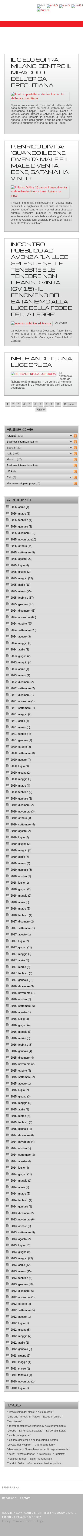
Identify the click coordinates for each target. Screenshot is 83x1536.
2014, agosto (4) (21, 1161)
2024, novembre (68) (23, 617)
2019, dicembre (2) (22, 805)
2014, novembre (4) (22, 1141)
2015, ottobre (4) (21, 1070)
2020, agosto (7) (21, 759)
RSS (75, 436)
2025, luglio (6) (20, 565)
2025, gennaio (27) (22, 604)
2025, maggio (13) (22, 578)
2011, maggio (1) (21, 1362)
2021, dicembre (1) (22, 695)
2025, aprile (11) (20, 584)
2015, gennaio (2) (21, 1128)
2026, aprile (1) (20, 507)
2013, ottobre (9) (21, 1226)
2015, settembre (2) (23, 1077)
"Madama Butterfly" (45, 1444)
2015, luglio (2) (20, 1090)
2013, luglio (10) (20, 1245)
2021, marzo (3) (20, 727)
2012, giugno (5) (20, 1329)
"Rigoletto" (59, 1454)
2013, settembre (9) (23, 1232)
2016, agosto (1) (21, 1012)
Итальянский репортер (23, 483)
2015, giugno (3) (20, 1096)
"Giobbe (11, 1430)
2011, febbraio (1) (21, 1375)
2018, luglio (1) (20, 882)
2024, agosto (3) (21, 636)
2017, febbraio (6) (21, 973)
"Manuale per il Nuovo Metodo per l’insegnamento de (38, 1449)
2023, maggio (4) (21, 662)
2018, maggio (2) (21, 895)
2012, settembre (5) (23, 1310)
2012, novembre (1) (22, 1297)
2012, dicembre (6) (22, 1290)
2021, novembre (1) (22, 701)
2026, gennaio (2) (21, 526)
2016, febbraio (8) (21, 1044)
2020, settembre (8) (23, 753)
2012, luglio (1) (20, 1323)
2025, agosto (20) (21, 558)
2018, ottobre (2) (21, 876)
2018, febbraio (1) (21, 915)
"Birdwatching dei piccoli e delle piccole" (30, 1412)
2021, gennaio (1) (21, 740)
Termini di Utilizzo (23, 1521)
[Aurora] (43, 10)
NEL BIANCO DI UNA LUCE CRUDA (41, 361)
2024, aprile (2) (20, 649)
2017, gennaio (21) (22, 980)
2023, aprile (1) (20, 669)
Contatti (25, 1498)
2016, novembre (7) (22, 992)
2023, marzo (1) (20, 675)
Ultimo (41, 409)
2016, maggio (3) (21, 1031)
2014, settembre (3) (23, 1154)
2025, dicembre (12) (23, 533)
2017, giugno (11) (21, 947)
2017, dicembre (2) (22, 921)
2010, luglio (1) (20, 1388)
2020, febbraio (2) (21, 792)
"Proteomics (44, 1454)
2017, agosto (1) (21, 934)
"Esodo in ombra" (52, 1416)
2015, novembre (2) (22, 1064)
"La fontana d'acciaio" (30, 1430)
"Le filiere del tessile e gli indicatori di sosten (32, 1440)
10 (58, 404)
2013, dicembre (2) (22, 1213)
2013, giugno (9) (20, 1252)
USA (11, 471)
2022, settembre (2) (23, 688)
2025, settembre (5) (23, 552)
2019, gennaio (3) (21, 869)
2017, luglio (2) (20, 941)
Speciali (14, 447)
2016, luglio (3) (20, 1018)
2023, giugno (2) (20, 656)
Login (40, 1521)
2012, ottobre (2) (21, 1303)
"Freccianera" (14, 1421)
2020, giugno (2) (20, 772)
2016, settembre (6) (23, 1005)
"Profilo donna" (26, 1454)
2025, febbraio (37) (22, 597)
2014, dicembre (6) (22, 1135)
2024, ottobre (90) (21, 623)
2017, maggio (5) (21, 954)
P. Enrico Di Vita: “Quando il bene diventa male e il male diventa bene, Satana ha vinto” (40, 162)
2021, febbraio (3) (21, 733)
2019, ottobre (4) (21, 817)
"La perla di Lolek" (55, 1430)
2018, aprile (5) (20, 902)
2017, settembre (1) (23, 928)
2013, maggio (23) (22, 1258)
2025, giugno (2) (20, 571)
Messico (14, 459)
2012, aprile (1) (20, 1342)
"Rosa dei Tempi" (17, 1458)
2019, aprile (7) (20, 856)
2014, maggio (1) (21, 1180)
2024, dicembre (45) (23, 610)
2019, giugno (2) (20, 843)
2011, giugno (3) (20, 1355)
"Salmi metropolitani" (41, 1458)
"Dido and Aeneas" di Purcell (23, 1416)
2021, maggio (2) (21, 714)
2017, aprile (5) (20, 960)
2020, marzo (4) (20, 785)
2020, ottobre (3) (21, 746)
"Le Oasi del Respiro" (19, 1444)
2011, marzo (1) (20, 1368)
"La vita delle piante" (18, 1435)
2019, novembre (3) (22, 811)
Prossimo (69, 404)
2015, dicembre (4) (22, 1057)
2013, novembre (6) (22, 1219)
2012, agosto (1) (21, 1316)
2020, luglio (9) (20, 766)
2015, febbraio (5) (21, 1122)
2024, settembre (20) (23, 630)
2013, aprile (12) (20, 1265)
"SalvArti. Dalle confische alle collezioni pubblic (34, 1463)
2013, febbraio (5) (21, 1277)
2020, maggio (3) (21, 779)
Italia (13, 453)
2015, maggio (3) (21, 1102)
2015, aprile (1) (20, 1109)
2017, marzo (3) (20, 967)
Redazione (9, 1498)
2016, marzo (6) (20, 1038)
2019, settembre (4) (23, 824)
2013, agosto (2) (21, 1239)
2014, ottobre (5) (21, 1148)
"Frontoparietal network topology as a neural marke (36, 1426)
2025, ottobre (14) (21, 545)
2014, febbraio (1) (21, 1200)
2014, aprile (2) (20, 1187)
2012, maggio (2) (21, 1336)
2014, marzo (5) (20, 1193)
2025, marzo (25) (21, 591)
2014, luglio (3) (20, 1167)
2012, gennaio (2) (21, 1349)
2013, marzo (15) (21, 1271)
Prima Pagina (10, 1487)
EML (11, 477)
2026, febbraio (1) (21, 520)
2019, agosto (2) (21, 830)
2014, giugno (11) (21, 1174)
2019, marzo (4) (20, 863)
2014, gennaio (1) (21, 1206)
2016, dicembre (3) (22, 986)
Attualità (15, 435)
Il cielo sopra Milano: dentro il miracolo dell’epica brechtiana (41, 72)
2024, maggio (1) (21, 643)
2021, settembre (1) (23, 707)
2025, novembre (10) (23, 539)
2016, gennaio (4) (21, 1051)
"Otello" (11, 1454)
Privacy (6, 1521)
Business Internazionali (22, 441)
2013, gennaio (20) (22, 1284)
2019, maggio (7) (21, 850)
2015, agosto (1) (21, 1083)
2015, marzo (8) (20, 1115)
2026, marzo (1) (20, 513)
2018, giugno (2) (20, 889)
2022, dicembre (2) (22, 682)
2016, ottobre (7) (21, 999)
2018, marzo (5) (20, 908)
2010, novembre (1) (22, 1381)
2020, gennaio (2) (21, 798)
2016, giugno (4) (20, 1025)
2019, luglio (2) (20, 837)
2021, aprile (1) (20, 720)
